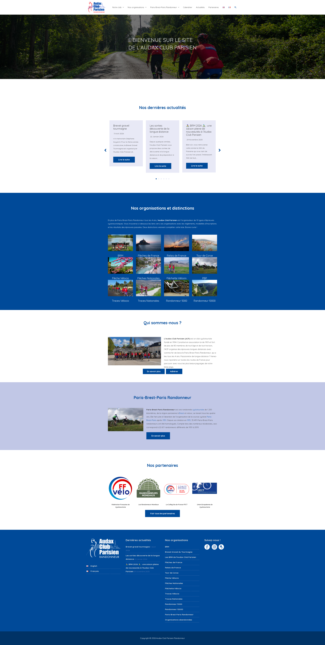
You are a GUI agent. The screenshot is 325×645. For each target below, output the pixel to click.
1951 (164, 420)
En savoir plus (158, 435)
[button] (235, 7)
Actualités (200, 7)
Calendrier (187, 7)
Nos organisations (136, 7)
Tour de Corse (171, 573)
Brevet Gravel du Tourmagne (178, 552)
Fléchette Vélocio (173, 588)
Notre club (116, 7)
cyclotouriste (198, 409)
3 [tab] (161, 179)
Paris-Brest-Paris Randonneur (163, 7)
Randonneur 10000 (174, 609)
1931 (189, 420)
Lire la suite (124, 159)
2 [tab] (158, 179)
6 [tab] (169, 179)
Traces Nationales (173, 599)
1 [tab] (156, 179)
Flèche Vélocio (172, 578)
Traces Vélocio (172, 593)
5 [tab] (166, 179)
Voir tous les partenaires (162, 513)
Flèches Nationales (174, 583)
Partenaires (213, 7)
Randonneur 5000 (173, 604)
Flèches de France (173, 562)
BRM (167, 547)
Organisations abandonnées (178, 620)
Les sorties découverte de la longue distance (159, 128)
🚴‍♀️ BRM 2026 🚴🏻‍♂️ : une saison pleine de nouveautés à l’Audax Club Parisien (199, 130)
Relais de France (173, 567)
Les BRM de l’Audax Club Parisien (180, 557)
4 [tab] (163, 179)
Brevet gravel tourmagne (121, 127)
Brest (181, 413)
